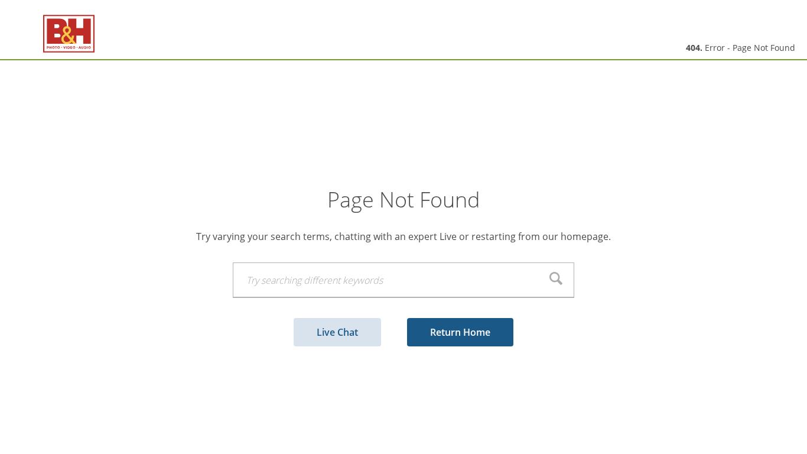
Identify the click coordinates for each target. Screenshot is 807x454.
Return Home (460, 332)
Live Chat (337, 332)
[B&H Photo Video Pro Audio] (53, 34)
